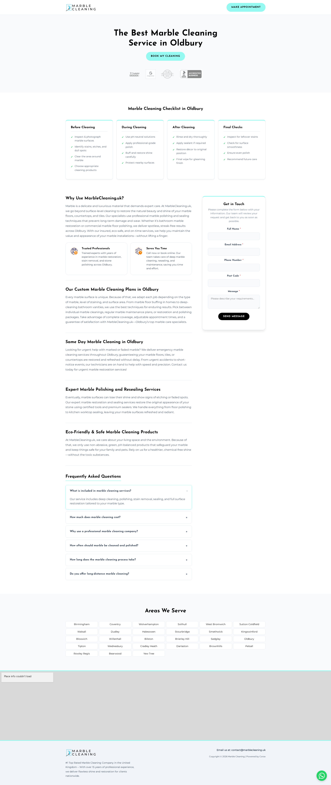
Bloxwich (81, 638)
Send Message (234, 316)
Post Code (234, 276)
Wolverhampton (149, 624)
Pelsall (249, 646)
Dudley (115, 631)
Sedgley (215, 638)
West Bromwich (215, 624)
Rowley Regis (82, 653)
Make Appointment (246, 7)
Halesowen (148, 631)
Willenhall (115, 638)
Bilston (148, 638)
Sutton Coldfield (249, 624)
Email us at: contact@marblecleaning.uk (241, 750)
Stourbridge (182, 631)
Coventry (115, 624)
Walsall (81, 631)
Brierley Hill (182, 638)
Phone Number (233, 260)
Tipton (82, 646)
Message (234, 291)
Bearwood (115, 653)
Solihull (182, 624)
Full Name (234, 229)
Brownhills (215, 646)
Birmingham (82, 624)
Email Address (234, 244)
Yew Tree (148, 653)
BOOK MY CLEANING (165, 56)
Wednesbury (115, 646)
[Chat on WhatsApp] (322, 776)
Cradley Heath (148, 646)
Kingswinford (249, 631)
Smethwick (216, 631)
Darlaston (182, 646)
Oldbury (249, 638)
